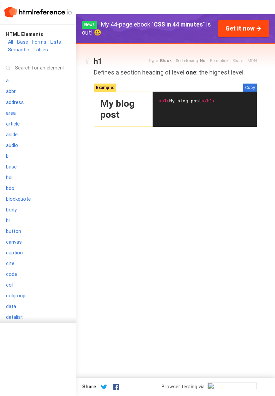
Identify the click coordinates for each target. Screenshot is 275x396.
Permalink (219, 60)
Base (22, 42)
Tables (40, 50)
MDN (252, 60)
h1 (98, 61)
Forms (39, 42)
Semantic (18, 50)
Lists (55, 42)
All (10, 42)
